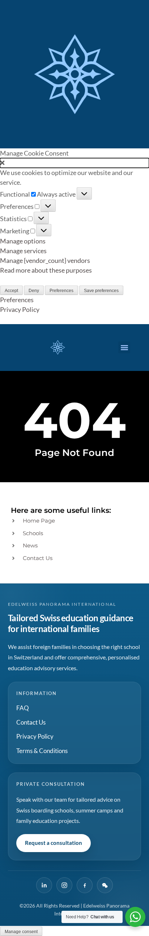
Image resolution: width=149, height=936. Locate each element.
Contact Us (31, 722)
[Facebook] (85, 885)
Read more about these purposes (46, 270)
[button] (74, 163)
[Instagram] (64, 885)
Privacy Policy (19, 309)
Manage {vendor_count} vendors (45, 260)
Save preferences (101, 290)
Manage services (23, 251)
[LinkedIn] (44, 885)
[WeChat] (105, 885)
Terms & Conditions (42, 750)
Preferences (61, 290)
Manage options (23, 241)
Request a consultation (53, 842)
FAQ (22, 708)
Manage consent (21, 931)
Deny (34, 290)
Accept (11, 290)
